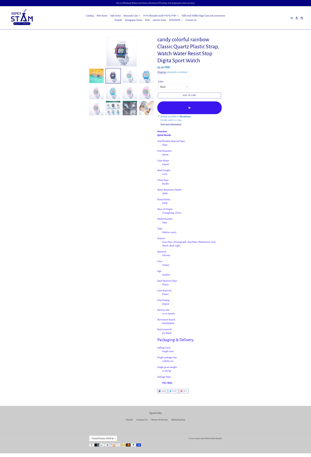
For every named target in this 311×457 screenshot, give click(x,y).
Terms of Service (159, 419)
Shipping (161, 72)
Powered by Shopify (213, 438)
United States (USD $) (102, 438)
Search (129, 419)
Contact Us (141, 419)
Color (161, 81)
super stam (200, 438)
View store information (170, 124)
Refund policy (178, 419)
